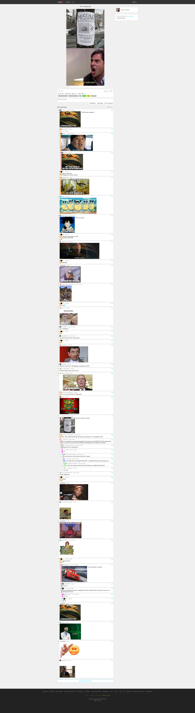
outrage (62, 373)
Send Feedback (148, 691)
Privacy (116, 691)
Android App (97, 695)
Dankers (63, 622)
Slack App (129, 691)
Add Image (100, 103)
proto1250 (63, 415)
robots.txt (63, 241)
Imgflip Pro (45, 691)
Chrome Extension (106, 695)
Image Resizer (105, 691)
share (105, 91)
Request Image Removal (138, 691)
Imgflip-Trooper (64, 215)
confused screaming (73, 95)
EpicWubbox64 (64, 540)
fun (85, 93)
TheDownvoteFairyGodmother (67, 284)
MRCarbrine (63, 364)
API (124, 691)
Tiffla (77, 93)
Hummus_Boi (64, 660)
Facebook (87, 695)
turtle (80, 95)
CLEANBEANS (64, 326)
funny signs (93, 95)
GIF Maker (51, 691)
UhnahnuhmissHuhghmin (67, 392)
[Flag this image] (111, 91)
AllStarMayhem (64, 345)
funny (88, 95)
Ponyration (63, 110)
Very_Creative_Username (66, 502)
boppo (62, 396)
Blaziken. (63, 196)
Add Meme (93, 103)
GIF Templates (79, 691)
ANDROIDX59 (65, 177)
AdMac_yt (64, 133)
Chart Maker (87, 691)
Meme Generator (130, 16)
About (111, 691)
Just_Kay (63, 307)
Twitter (92, 695)
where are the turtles (62, 95)
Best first (109, 107)
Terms (120, 691)
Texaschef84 (65, 129)
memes (84, 95)
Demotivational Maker (96, 691)
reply (112, 110)
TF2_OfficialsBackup (65, 368)
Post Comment (109, 103)
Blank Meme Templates (69, 691)
